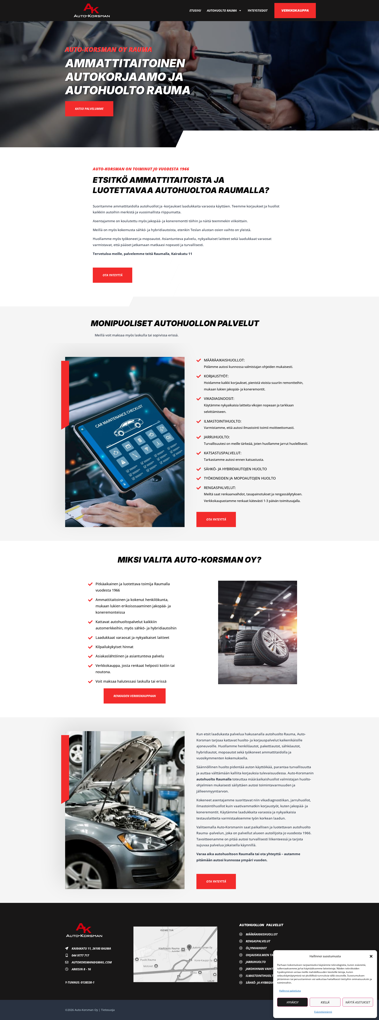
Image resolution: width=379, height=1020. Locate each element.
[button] (371, 956)
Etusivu (195, 10)
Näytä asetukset (357, 1002)
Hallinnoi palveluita (290, 990)
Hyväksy (292, 1002)
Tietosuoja (108, 1010)
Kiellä (325, 1002)
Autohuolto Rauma (222, 10)
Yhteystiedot (257, 10)
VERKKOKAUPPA (295, 10)
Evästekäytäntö (323, 1011)
